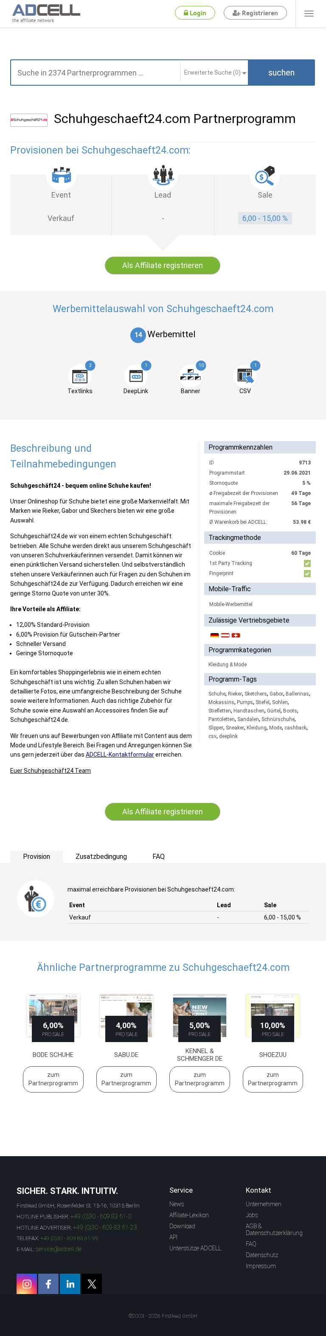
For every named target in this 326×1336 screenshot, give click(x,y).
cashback (295, 728)
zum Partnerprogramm (53, 1079)
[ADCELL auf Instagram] (27, 1284)
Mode (275, 728)
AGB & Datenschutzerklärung (274, 1229)
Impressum (261, 1266)
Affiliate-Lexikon (189, 1215)
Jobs (252, 1215)
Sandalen (248, 719)
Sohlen (280, 702)
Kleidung (257, 728)
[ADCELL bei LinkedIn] (70, 1284)
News (176, 1204)
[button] (281, 72)
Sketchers (255, 694)
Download (182, 1226)
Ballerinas (297, 694)
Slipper (215, 728)
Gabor (276, 694)
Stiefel (263, 702)
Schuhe (216, 694)
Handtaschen (248, 711)
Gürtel (274, 711)
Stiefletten (219, 711)
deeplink (228, 736)
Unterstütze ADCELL (195, 1248)
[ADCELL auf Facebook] (48, 1284)
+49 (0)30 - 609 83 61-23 (105, 1227)
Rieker (235, 694)
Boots (290, 711)
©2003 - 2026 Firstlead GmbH (163, 1316)
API (173, 1237)
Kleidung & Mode (227, 665)
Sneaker (235, 728)
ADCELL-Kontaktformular (120, 754)
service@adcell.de (59, 1249)
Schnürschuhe (278, 719)
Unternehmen (263, 1204)
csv (212, 736)
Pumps (245, 702)
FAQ (251, 1244)
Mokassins (221, 702)
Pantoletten (221, 719)
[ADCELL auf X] (92, 1284)
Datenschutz (262, 1255)
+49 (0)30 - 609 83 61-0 (100, 1216)
